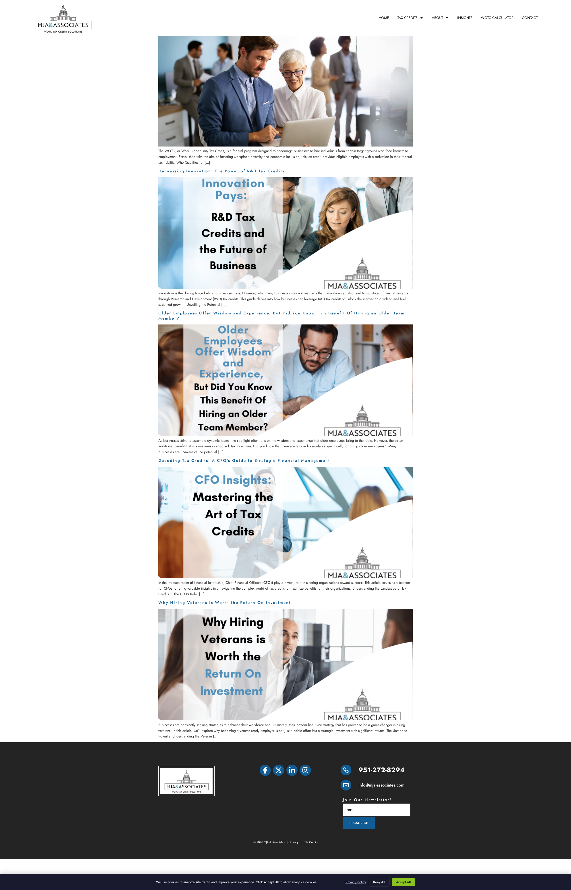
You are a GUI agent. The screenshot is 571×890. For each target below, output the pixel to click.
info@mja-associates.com (381, 785)
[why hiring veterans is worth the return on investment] (285, 719)
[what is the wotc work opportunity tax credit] (285, 145)
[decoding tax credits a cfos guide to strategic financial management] (285, 577)
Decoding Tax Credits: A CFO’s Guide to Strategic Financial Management (244, 460)
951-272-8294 (381, 770)
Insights (464, 17)
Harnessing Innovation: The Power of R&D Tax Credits (222, 171)
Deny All (379, 882)
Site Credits (311, 842)
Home (384, 17)
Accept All (403, 882)
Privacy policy (355, 882)
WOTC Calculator (497, 17)
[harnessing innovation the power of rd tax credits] (285, 287)
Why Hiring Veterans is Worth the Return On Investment (224, 602)
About (437, 17)
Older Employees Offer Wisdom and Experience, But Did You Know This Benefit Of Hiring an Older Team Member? (281, 315)
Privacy (294, 842)
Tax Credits (407, 17)
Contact (530, 17)
